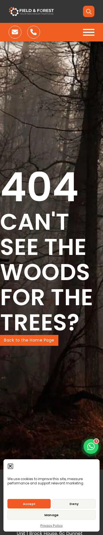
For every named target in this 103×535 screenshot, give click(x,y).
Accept (29, 504)
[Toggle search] (88, 11)
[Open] (88, 32)
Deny (74, 504)
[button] (10, 466)
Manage (51, 515)
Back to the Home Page (29, 340)
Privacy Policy (51, 526)
